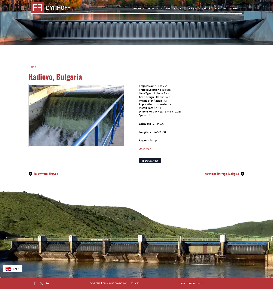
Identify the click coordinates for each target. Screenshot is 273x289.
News (206, 8)
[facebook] (35, 283)
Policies (135, 283)
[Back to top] (265, 268)
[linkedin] (47, 283)
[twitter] (41, 283)
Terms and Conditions (115, 283)
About (137, 8)
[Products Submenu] (162, 8)
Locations (94, 283)
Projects (194, 8)
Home (32, 67)
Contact (235, 8)
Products (154, 8)
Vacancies (220, 8)
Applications (174, 8)
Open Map (145, 149)
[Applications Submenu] (184, 8)
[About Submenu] (143, 8)
